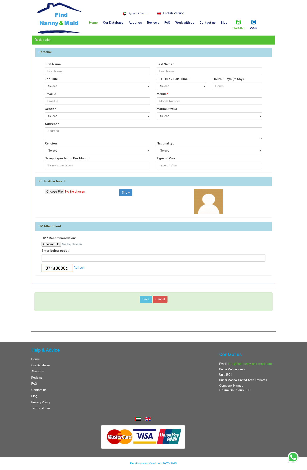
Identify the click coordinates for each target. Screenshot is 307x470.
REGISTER (238, 27)
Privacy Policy (40, 402)
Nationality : (165, 143)
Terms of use (40, 408)
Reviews (153, 22)
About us (135, 22)
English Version (173, 13)
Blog (224, 22)
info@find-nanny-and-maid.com (250, 364)
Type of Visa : (167, 158)
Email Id (50, 94)
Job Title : (52, 79)
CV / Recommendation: (59, 238)
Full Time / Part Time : (173, 79)
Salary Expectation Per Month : (67, 158)
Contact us (207, 22)
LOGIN (253, 27)
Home (93, 22)
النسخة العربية (138, 13)
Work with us (184, 22)
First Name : (53, 64)
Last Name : (165, 64)
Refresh (79, 267)
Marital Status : (168, 109)
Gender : (51, 109)
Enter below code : (55, 251)
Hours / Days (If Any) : (229, 79)
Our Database (113, 22)
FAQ (167, 22)
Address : (52, 124)
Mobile (162, 94)
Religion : (51, 143)
